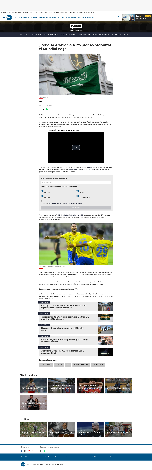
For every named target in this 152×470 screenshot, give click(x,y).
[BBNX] (23, 464)
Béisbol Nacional (85, 34)
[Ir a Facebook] (22, 451)
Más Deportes (116, 34)
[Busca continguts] (118, 17)
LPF (45, 34)
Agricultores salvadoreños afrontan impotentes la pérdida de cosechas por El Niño (32, 432)
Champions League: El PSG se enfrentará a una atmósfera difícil (62, 352)
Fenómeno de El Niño (41, 12)
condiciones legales (55, 203)
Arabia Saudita (73, 169)
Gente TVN (81, 17)
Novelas (64, 17)
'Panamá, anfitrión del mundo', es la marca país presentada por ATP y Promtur (118, 432)
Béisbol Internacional (101, 34)
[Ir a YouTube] (29, 451)
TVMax (27, 34)
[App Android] (44, 451)
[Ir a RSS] (33, 451)
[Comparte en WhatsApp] (47, 109)
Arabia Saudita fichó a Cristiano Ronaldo (70, 215)
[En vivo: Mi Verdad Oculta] (128, 17)
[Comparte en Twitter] (43, 109)
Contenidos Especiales (52, 17)
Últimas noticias (6, 12)
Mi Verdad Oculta (141, 18)
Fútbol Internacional (68, 34)
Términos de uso (70, 457)
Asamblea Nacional (61, 12)
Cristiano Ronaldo (81, 365)
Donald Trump (90, 12)
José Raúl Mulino (17, 12)
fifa (68, 365)
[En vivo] (137, 15)
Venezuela (52, 12)
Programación (89, 17)
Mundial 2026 (36, 34)
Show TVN (26, 17)
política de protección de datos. (73, 203)
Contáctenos (113, 457)
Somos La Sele (53, 34)
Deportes (33, 17)
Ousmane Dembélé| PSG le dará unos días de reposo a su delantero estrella (118, 388)
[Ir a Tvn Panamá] (9, 17)
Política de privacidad (49, 457)
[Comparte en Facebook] (40, 109)
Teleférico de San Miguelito (77, 12)
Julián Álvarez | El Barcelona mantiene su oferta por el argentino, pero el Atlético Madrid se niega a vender (90, 388)
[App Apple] (41, 451)
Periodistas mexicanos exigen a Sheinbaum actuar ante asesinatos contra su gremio (61, 432)
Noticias (17, 17)
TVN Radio (42, 17)
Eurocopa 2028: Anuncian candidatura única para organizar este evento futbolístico (63, 306)
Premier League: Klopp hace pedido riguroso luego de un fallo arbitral (64, 340)
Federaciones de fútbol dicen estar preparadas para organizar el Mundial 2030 (65, 318)
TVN (21, 34)
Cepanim (25, 12)
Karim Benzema (98, 365)
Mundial (59, 365)
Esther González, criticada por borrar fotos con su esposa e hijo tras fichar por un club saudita (33, 388)
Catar (90, 167)
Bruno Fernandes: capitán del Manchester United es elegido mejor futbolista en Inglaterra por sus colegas (33, 404)
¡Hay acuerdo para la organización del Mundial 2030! (62, 329)
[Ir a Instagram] (25, 451)
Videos (126, 34)
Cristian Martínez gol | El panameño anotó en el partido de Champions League (89, 432)
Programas (71, 17)
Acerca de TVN (92, 457)
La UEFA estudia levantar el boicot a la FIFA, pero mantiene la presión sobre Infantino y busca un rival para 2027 (61, 388)
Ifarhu (31, 12)
